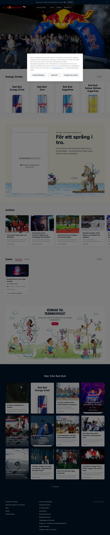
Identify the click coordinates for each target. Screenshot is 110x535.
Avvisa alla (54, 75)
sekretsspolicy (57, 68)
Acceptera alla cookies (71, 75)
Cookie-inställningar (38, 75)
